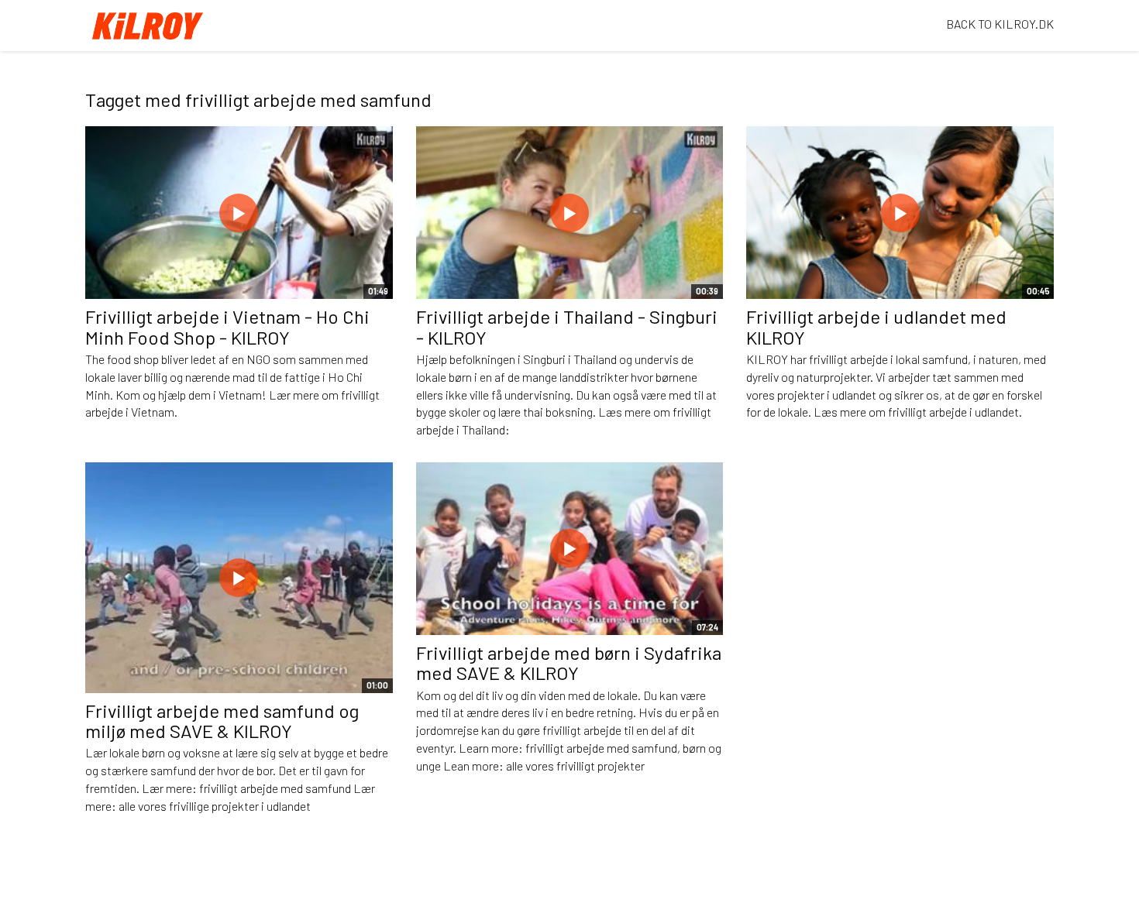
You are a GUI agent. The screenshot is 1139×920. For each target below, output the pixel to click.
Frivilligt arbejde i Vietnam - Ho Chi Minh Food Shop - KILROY (227, 326)
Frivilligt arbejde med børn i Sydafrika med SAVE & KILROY (568, 662)
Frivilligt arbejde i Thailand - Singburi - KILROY (566, 326)
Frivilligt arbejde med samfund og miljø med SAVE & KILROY (222, 720)
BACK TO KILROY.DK (1000, 23)
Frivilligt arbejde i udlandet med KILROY (876, 326)
